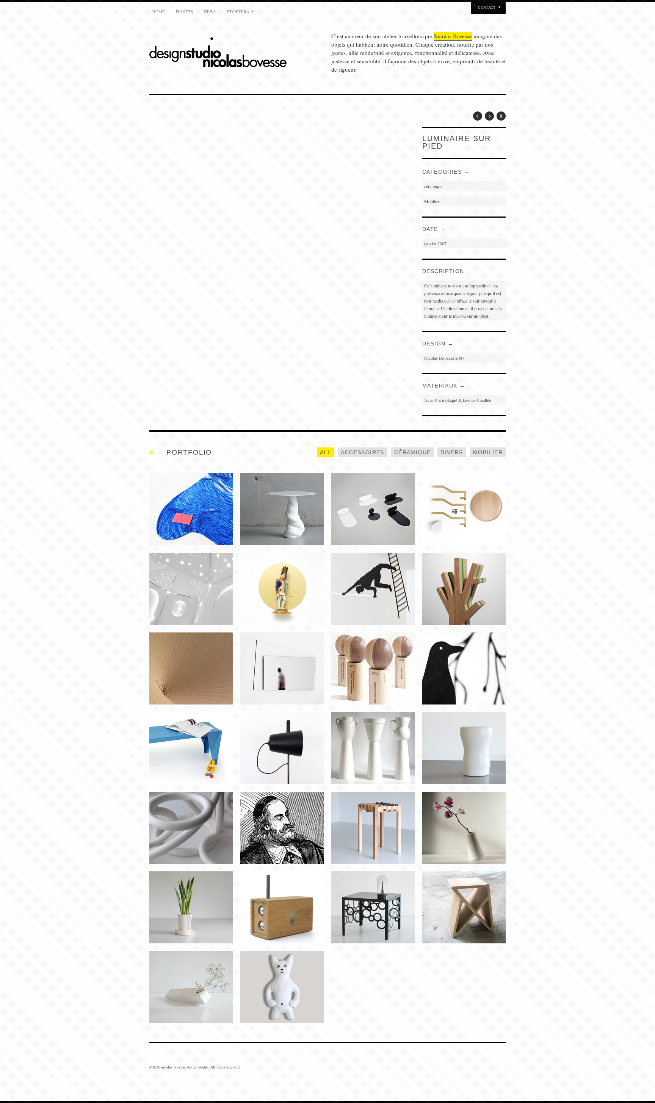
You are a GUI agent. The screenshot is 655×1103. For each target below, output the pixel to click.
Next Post (489, 116)
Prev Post (477, 116)
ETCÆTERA (238, 11)
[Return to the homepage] (240, 53)
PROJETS (184, 11)
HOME (158, 11)
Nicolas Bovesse (453, 36)
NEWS (210, 11)
